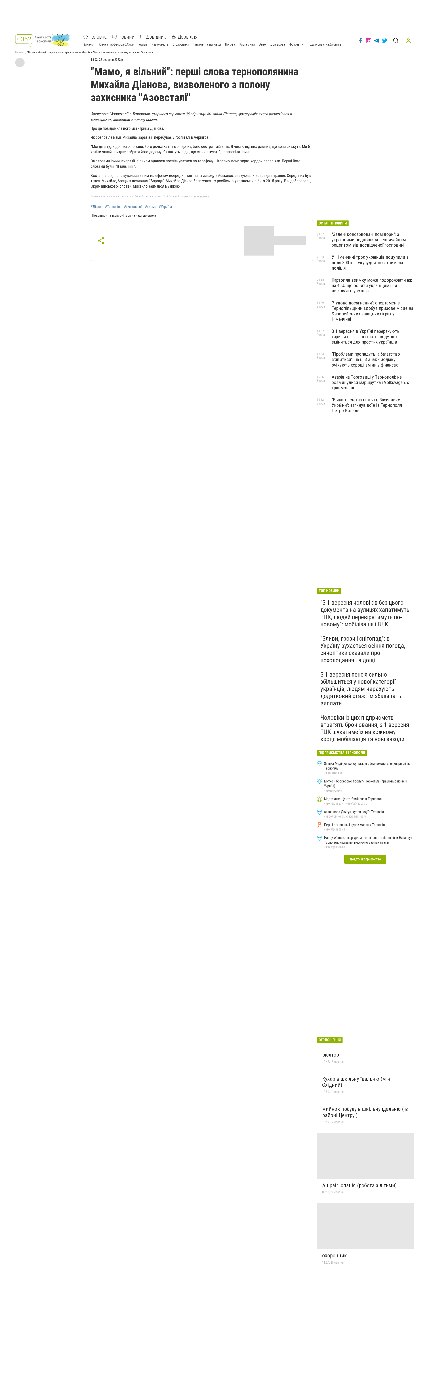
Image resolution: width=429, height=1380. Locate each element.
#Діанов (96, 207)
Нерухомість (160, 44)
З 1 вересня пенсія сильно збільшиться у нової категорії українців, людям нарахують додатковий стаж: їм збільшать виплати (360, 689)
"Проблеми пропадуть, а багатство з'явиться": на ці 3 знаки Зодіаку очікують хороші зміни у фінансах (366, 359)
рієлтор (330, 1055)
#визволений (133, 207)
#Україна (165, 207)
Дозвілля (188, 37)
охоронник (334, 1255)
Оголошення (181, 44)
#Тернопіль (113, 207)
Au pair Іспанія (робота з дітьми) (359, 1185)
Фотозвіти (296, 44)
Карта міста (247, 44)
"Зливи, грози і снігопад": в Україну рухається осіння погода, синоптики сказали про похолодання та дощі (362, 649)
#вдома (150, 207)
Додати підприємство (365, 859)
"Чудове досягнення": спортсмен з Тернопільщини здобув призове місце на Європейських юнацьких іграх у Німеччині (372, 311)
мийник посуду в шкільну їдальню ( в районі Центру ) (365, 1112)
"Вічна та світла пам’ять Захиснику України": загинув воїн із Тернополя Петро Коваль (367, 405)
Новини (126, 37)
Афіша (143, 44)
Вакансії (89, 44)
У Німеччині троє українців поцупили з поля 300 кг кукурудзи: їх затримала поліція (370, 262)
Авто (262, 44)
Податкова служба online (324, 44)
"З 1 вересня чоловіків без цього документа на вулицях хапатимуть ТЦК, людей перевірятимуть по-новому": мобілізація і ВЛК (364, 613)
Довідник (156, 37)
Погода (230, 44)
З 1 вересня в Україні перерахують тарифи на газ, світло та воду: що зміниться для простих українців (366, 337)
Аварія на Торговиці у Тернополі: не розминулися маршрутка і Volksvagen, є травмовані (370, 382)
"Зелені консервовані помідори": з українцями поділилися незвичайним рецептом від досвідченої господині (369, 240)
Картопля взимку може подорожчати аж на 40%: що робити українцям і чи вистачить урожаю (372, 285)
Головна (98, 37)
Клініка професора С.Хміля (117, 44)
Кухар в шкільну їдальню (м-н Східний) (356, 1082)
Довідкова (277, 44)
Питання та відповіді (207, 44)
